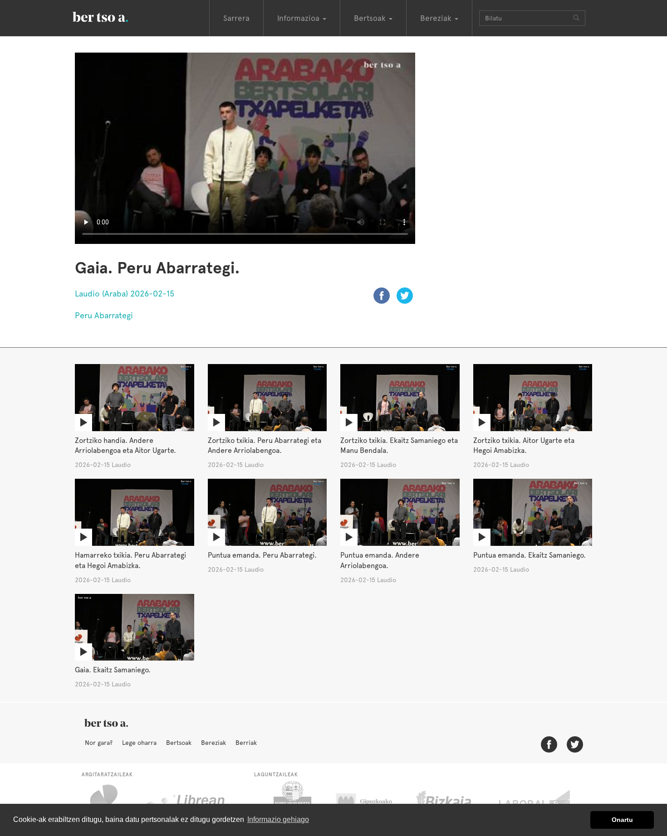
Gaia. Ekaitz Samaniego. (113, 670)
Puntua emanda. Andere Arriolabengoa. (379, 560)
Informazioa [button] (299, 18)
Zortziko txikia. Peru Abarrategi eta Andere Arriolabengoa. (264, 445)
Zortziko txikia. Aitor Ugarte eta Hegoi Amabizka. (523, 445)
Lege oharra (139, 742)
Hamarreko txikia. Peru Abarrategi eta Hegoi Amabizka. (130, 560)
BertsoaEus (113, 16)
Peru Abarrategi (104, 315)
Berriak (246, 742)
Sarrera (236, 18)
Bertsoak (178, 742)
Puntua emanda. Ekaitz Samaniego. (529, 555)
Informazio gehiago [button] (278, 819)
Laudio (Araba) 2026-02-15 (124, 293)
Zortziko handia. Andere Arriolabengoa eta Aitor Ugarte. (125, 445)
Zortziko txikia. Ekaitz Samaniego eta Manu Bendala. (399, 445)
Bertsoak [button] (371, 18)
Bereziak (213, 742)
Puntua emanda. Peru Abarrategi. (262, 555)
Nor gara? (99, 742)
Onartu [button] (622, 819)
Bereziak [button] (437, 18)
